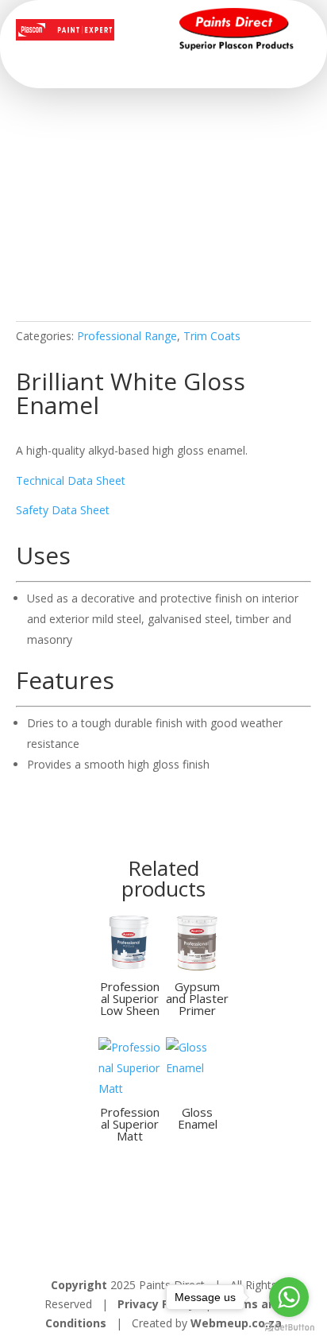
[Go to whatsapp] (289, 1297)
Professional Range (127, 335)
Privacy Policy (157, 1303)
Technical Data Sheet (70, 480)
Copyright (79, 1284)
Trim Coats (211, 335)
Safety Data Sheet (63, 509)
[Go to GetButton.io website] (289, 1328)
